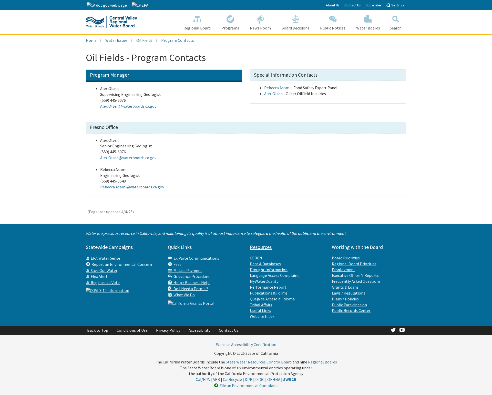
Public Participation (349, 304)
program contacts (177, 40)
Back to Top (97, 330)
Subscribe (373, 5)
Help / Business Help (191, 282)
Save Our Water (103, 270)
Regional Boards (322, 361)
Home (91, 40)
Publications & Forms (269, 293)
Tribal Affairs (261, 304)
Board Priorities (346, 257)
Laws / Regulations (348, 293)
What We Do (183, 294)
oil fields (144, 40)
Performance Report (268, 287)
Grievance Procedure (190, 276)
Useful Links (260, 310)
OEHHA (273, 379)
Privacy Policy (168, 330)
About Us (333, 5)
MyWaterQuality (264, 281)
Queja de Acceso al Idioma (272, 298)
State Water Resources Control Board (259, 361)
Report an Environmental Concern (121, 264)
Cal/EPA (203, 379)
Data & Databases (265, 263)
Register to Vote (105, 282)
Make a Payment (187, 270)
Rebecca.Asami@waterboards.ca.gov (132, 186)
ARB (216, 379)
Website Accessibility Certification (246, 344)
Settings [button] (397, 5)
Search (396, 28)
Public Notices (332, 28)
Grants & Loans (345, 287)
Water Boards (368, 28)
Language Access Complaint (274, 275)
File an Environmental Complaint (248, 385)
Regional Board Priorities (354, 263)
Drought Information (269, 269)
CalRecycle (232, 379)
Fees (176, 264)
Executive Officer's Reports (355, 275)
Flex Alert (99, 276)
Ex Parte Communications (195, 258)
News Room (260, 28)
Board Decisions (295, 28)
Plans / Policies (345, 298)
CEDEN (256, 257)
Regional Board (197, 28)
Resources (261, 247)
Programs (230, 28)
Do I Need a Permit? (190, 288)
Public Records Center (351, 310)
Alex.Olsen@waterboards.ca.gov (128, 106)
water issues (116, 40)
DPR (248, 379)
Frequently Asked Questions (356, 281)
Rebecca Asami (277, 87)
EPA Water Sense (105, 258)
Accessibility (199, 330)
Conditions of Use (132, 330)
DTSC (259, 379)
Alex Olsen (273, 93)
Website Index (262, 316)
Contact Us (352, 5)
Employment (343, 269)
